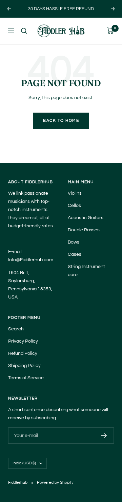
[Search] (24, 31)
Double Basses (84, 230)
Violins (75, 193)
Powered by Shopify (55, 482)
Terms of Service (26, 377)
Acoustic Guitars (85, 217)
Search (16, 329)
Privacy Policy (23, 341)
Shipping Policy (24, 365)
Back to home (61, 120)
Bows (73, 242)
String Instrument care (86, 270)
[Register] (104, 435)
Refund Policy (22, 353)
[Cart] (110, 30)
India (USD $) (24, 463)
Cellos (74, 205)
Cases (74, 254)
